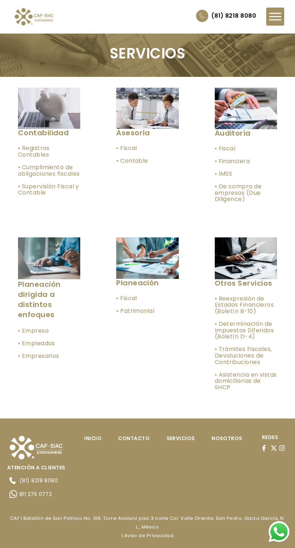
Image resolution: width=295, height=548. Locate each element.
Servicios (181, 438)
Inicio (92, 438)
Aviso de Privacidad (149, 535)
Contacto (134, 438)
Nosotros (227, 438)
